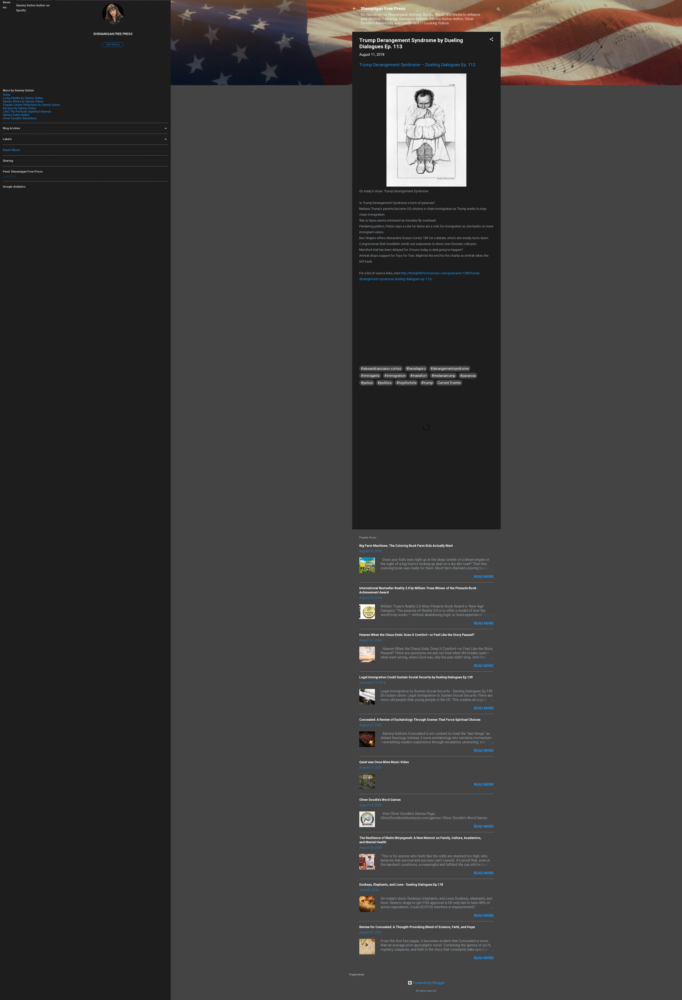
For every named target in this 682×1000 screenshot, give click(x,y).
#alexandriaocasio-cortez (381, 368)
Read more (484, 576)
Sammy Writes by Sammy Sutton (23, 101)
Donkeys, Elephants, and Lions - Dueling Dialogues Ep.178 (401, 884)
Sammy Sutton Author (16, 115)
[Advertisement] (426, 496)
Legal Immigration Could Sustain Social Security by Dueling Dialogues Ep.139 (416, 677)
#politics (385, 383)
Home (6, 94)
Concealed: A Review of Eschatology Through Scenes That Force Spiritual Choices (419, 719)
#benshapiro (416, 368)
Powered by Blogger (428, 983)
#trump (427, 383)
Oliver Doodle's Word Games (380, 800)
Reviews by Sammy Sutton (19, 108)
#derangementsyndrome (450, 368)
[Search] (498, 9)
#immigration (394, 376)
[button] (491, 39)
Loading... (10, 176)
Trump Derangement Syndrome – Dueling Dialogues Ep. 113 (417, 64)
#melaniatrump (443, 376)
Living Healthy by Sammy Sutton (23, 98)
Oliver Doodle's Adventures (20, 118)
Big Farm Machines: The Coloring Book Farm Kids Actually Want (406, 545)
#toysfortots (406, 383)
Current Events (449, 383)
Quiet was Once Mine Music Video (384, 762)
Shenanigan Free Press (383, 8)
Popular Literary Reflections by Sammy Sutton (31, 105)
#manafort (418, 376)
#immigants (370, 376)
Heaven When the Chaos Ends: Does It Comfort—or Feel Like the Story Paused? (416, 635)
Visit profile (113, 44)
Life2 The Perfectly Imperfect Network (27, 111)
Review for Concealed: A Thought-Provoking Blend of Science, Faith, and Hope (417, 927)
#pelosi (367, 383)
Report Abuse (11, 150)
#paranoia (468, 376)
